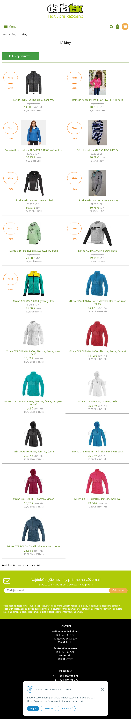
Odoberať (118, 590)
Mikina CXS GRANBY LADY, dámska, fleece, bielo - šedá (33, 352)
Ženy (14, 34)
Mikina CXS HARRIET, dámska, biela (97, 401)
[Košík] (125, 26)
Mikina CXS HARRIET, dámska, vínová (33, 499)
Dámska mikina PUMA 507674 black (34, 200)
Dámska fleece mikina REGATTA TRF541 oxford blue (33, 150)
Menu (12, 26)
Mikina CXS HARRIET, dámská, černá (33, 451)
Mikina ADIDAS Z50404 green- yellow (33, 301)
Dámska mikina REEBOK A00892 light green (33, 250)
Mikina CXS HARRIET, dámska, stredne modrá (97, 451)
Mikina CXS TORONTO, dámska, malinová (97, 499)
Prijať (33, 708)
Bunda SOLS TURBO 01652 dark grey (33, 100)
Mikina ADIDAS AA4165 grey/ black (97, 250)
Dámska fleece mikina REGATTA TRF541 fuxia (97, 100)
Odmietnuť (66, 708)
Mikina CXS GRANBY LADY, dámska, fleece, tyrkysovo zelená (33, 403)
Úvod (4, 34)
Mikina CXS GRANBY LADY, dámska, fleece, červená (97, 351)
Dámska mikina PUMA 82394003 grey (97, 200)
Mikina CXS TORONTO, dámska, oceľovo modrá (33, 546)
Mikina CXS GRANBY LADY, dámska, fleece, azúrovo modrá (97, 302)
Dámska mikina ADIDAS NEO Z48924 (97, 150)
